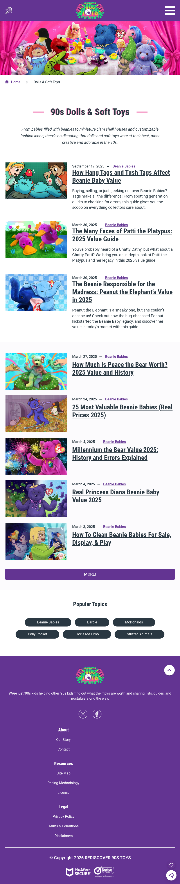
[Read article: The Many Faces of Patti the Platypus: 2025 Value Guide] (36, 243)
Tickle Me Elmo (87, 634)
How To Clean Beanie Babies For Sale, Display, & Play (121, 538)
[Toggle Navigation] (170, 10)
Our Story (63, 740)
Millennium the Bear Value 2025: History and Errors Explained (115, 453)
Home (15, 82)
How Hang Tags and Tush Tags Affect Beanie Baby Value (121, 176)
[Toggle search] (8, 10)
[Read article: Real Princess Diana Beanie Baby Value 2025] (36, 498)
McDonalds (134, 622)
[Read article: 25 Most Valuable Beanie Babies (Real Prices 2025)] (36, 413)
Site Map (63, 773)
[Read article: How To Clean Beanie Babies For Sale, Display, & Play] (36, 541)
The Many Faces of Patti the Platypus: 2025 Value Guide (122, 235)
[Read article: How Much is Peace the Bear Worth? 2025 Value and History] (36, 371)
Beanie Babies (124, 166)
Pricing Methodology (63, 783)
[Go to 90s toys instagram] (83, 714)
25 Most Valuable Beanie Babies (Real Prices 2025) (122, 411)
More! (90, 574)
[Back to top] (169, 670)
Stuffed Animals (139, 634)
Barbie (92, 622)
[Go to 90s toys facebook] (97, 714)
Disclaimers (63, 836)
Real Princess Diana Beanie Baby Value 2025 (115, 496)
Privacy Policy (63, 816)
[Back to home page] (90, 10)
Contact (64, 749)
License (63, 792)
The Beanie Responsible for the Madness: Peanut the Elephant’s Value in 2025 (122, 292)
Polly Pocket (37, 634)
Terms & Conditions (63, 826)
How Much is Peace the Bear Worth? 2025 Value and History (119, 368)
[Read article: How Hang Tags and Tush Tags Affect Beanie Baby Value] (36, 187)
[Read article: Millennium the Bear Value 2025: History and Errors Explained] (36, 456)
